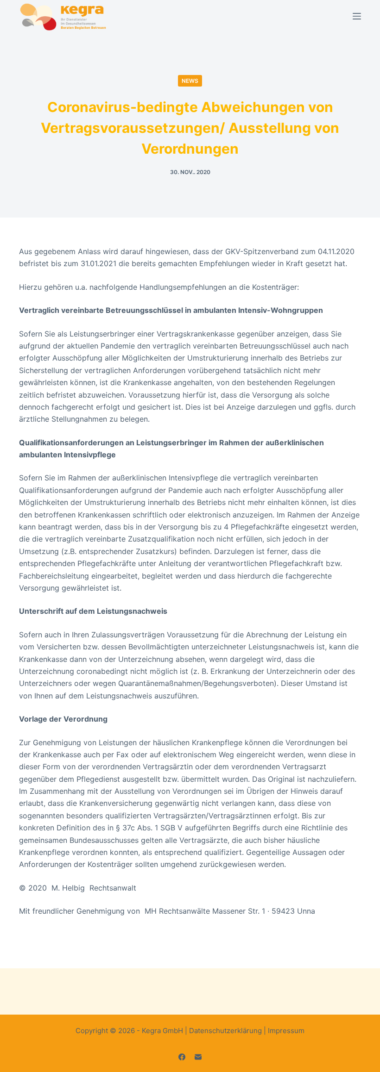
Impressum (286, 1030)
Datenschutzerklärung (225, 1030)
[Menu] (357, 16)
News (190, 80)
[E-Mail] (198, 1056)
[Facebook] (181, 1056)
